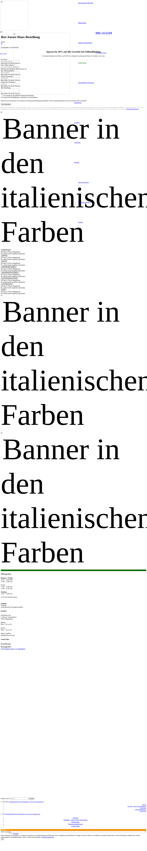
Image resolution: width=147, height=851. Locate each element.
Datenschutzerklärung (132, 109)
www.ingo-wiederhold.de (36, 802)
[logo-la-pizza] (42, 94)
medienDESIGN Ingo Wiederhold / (19, 802)
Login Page (143, 811)
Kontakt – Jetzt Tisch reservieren (137, 806)
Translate (15, 833)
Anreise (144, 805)
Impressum (143, 808)
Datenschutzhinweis (140, 809)
